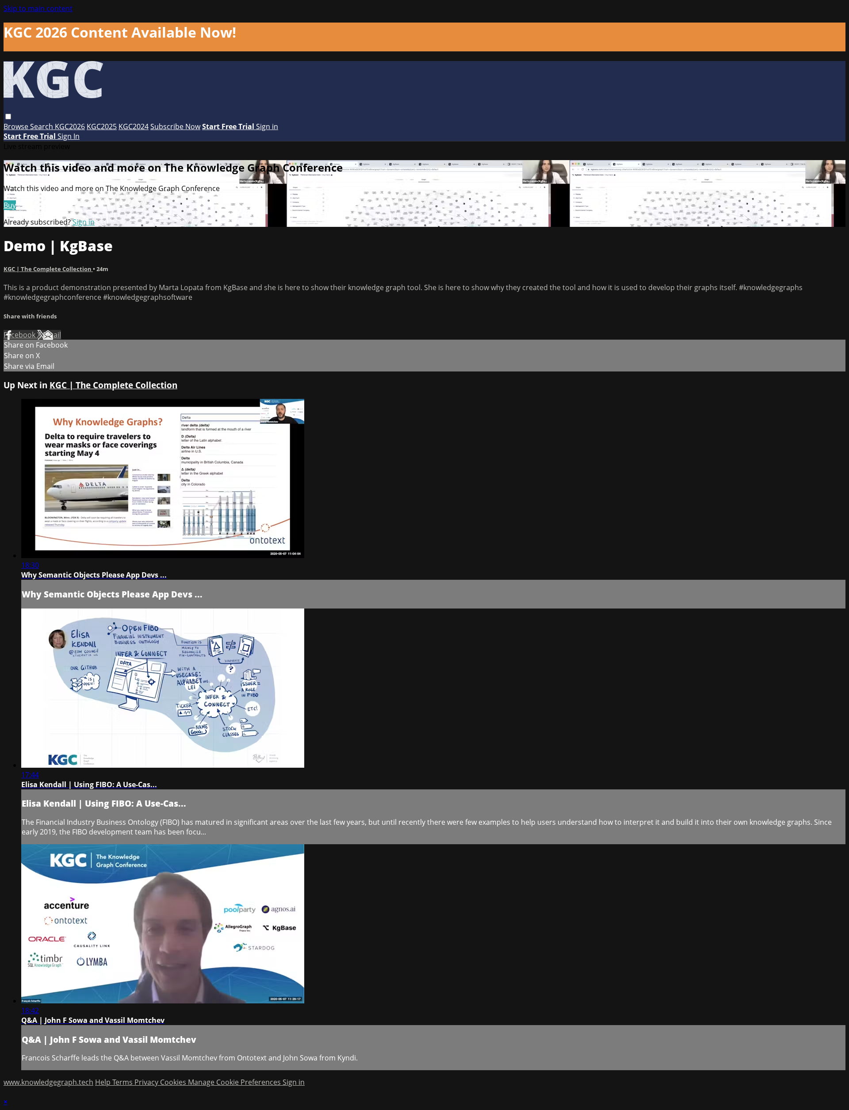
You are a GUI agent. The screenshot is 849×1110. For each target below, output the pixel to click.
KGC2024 (134, 126)
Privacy (147, 1082)
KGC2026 (70, 126)
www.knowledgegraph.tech (48, 1082)
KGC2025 (102, 126)
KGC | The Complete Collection (48, 269)
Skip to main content (38, 8)
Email (52, 335)
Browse (17, 126)
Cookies (174, 1082)
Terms (123, 1082)
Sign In (68, 136)
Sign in (267, 126)
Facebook (20, 335)
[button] (8, 116)
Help (103, 1082)
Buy (10, 205)
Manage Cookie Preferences (235, 1082)
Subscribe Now (175, 126)
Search (42, 126)
